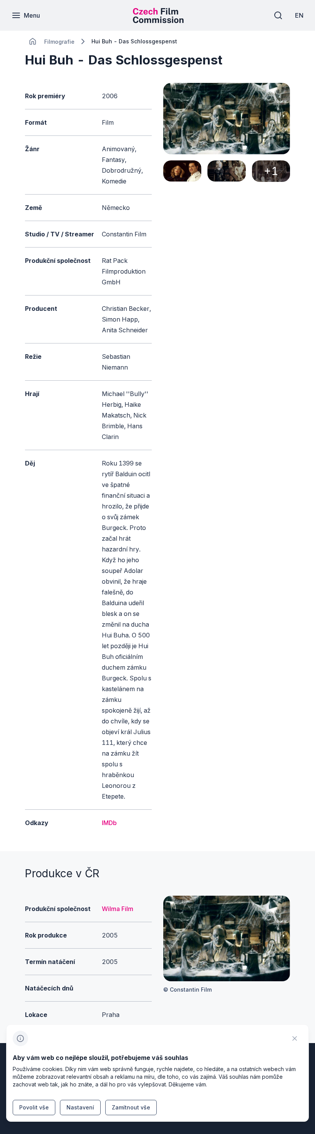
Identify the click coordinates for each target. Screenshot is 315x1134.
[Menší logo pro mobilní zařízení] (158, 21)
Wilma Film (117, 909)
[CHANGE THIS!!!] (32, 41)
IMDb (109, 823)
